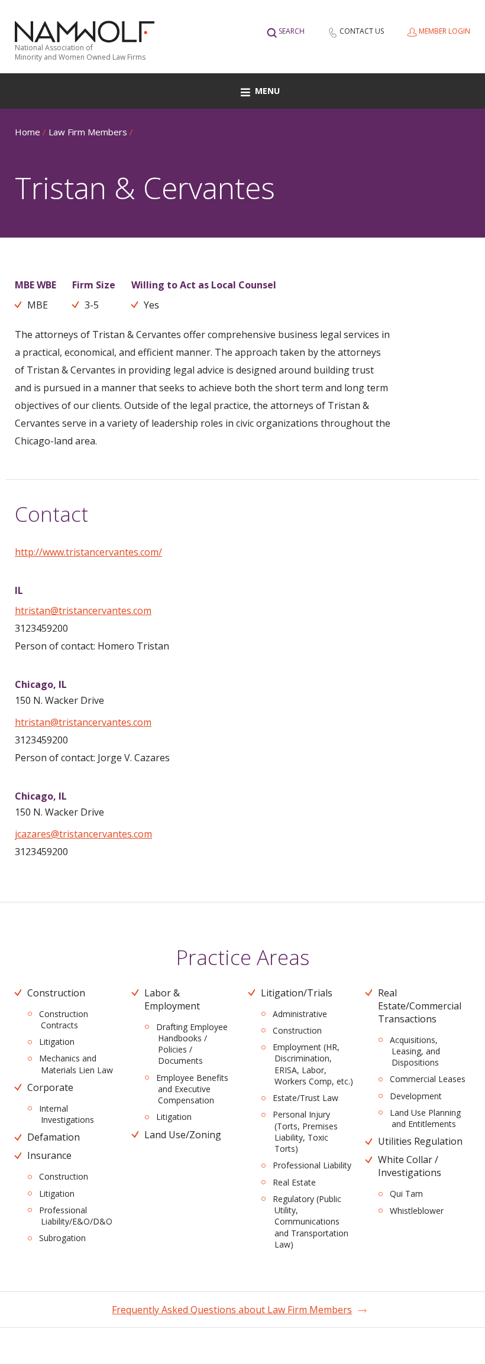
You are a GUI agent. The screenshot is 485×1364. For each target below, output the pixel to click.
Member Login (444, 31)
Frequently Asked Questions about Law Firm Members (232, 1309)
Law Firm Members (87, 132)
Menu (267, 90)
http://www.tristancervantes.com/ (88, 551)
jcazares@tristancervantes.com (83, 833)
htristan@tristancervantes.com (83, 610)
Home (27, 132)
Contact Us (362, 31)
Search (292, 31)
